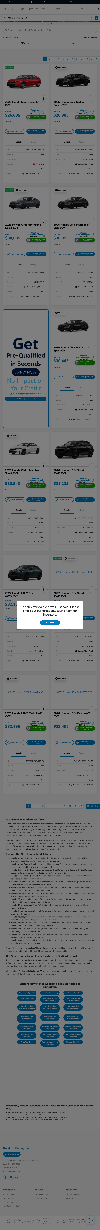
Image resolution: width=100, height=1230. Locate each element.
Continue (50, 622)
